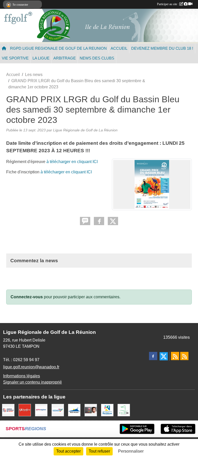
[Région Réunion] (74, 410)
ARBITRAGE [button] (64, 58)
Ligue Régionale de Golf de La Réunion (85, 130)
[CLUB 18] (124, 410)
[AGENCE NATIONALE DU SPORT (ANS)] (8, 410)
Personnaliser (131, 451)
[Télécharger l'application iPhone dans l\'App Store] (178, 429)
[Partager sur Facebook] (99, 221)
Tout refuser (99, 451)
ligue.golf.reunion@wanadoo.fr (31, 367)
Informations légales (21, 376)
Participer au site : (168, 4)
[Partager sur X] (113, 221)
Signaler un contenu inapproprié (32, 382)
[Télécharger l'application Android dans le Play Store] (137, 429)
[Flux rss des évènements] (184, 356)
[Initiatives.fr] (58, 410)
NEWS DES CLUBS (97, 58)
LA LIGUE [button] (41, 58)
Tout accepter (68, 451)
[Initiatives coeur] (91, 410)
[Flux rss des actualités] (175, 356)
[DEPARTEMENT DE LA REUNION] (107, 410)
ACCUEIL (119, 48)
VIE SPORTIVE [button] (15, 58)
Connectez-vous (27, 297)
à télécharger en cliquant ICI (72, 161)
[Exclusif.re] (25, 410)
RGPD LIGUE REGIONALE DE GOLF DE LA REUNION (58, 48)
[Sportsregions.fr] (41, 410)
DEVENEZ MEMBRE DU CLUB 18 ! (162, 48)
